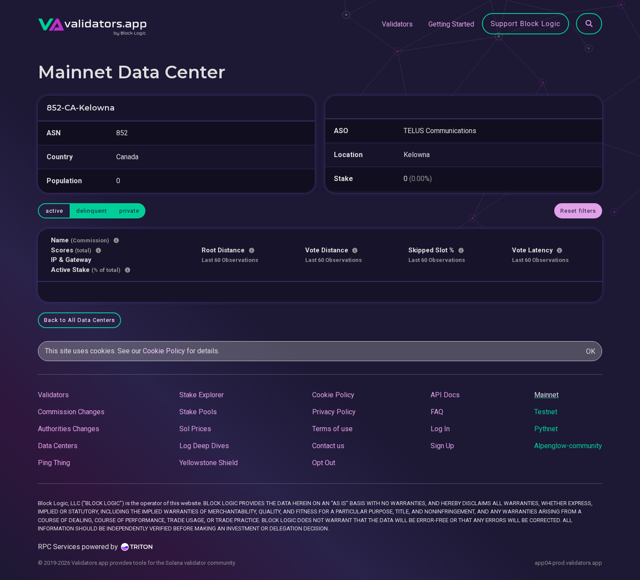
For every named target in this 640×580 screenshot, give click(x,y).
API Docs (445, 395)
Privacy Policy (334, 412)
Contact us (328, 446)
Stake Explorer (201, 395)
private (129, 211)
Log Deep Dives (204, 446)
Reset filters (578, 211)
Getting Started (451, 24)
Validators (397, 24)
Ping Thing (54, 463)
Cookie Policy (164, 351)
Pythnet (546, 429)
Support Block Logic (525, 24)
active (54, 211)
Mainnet (546, 395)
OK (590, 351)
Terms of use (332, 429)
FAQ (437, 412)
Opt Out (323, 463)
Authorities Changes (68, 429)
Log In (440, 429)
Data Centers (57, 446)
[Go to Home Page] (92, 24)
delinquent (91, 211)
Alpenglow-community (568, 446)
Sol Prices (195, 429)
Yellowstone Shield (208, 463)
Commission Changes (71, 412)
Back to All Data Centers (79, 320)
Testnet (545, 412)
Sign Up (442, 446)
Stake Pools (198, 412)
